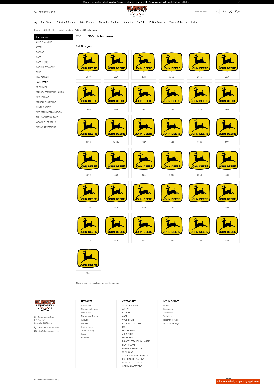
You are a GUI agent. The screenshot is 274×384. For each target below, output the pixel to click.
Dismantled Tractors (109, 22)
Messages (168, 309)
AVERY (39, 47)
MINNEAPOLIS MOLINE (46, 102)
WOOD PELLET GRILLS (46, 122)
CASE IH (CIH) (42, 62)
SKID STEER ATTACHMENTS (49, 112)
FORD (38, 72)
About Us (128, 22)
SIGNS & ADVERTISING (46, 127)
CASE (38, 57)
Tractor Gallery (177, 22)
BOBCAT (40, 52)
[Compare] (230, 11)
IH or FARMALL (43, 77)
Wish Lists (167, 316)
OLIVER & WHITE (43, 107)
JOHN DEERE (42, 82)
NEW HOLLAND (42, 97)
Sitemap (85, 338)
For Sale (141, 22)
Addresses (168, 313)
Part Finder (46, 22)
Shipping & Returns (66, 22)
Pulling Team (156, 22)
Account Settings (171, 323)
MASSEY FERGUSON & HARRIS (50, 92)
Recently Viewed (170, 320)
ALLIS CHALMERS (44, 42)
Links (194, 22)
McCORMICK (41, 87)
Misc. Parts (86, 22)
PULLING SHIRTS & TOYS (47, 117)
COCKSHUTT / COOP (45, 67)
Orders (166, 305)
